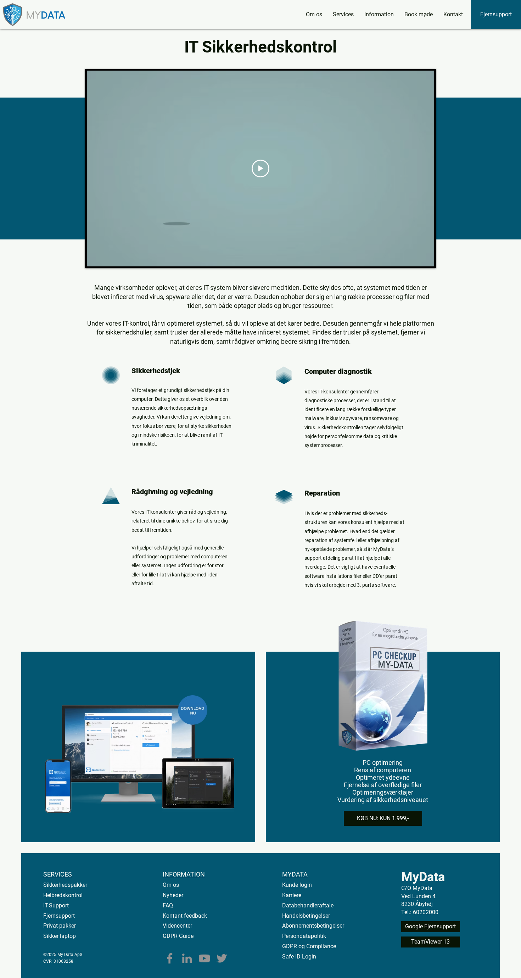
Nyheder (173, 895)
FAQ (168, 905)
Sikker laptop (59, 936)
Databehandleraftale (308, 905)
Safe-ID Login (299, 956)
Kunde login (297, 885)
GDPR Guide (178, 936)
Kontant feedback (185, 915)
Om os (171, 885)
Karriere (291, 895)
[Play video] (260, 168)
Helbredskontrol (63, 895)
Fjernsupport (59, 915)
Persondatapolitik (304, 936)
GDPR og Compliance (309, 946)
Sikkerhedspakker (65, 885)
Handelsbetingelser (306, 915)
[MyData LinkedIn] (187, 958)
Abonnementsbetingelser (313, 925)
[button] (343, 14)
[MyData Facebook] (170, 958)
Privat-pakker (59, 925)
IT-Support (56, 905)
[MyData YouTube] (204, 958)
